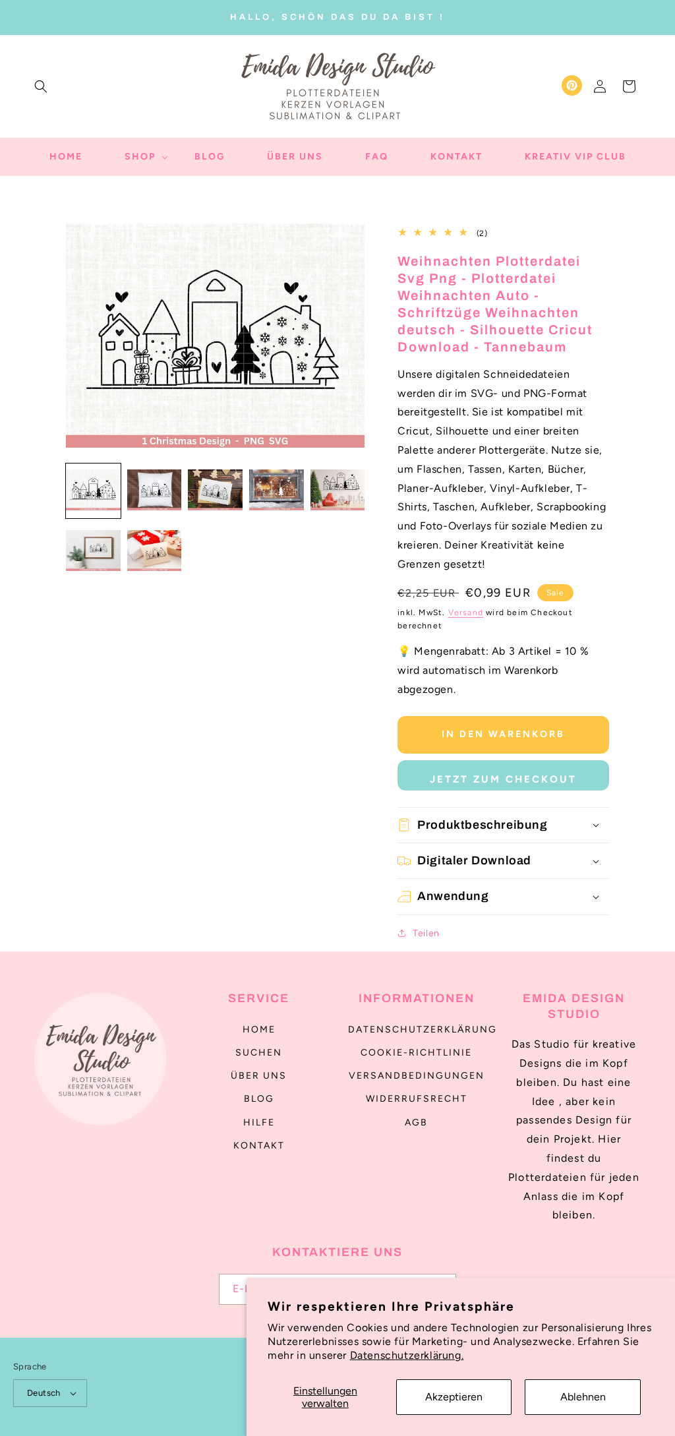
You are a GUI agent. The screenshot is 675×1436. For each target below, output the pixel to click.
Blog (259, 1098)
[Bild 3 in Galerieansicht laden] (215, 491)
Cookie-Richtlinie (416, 1052)
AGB (416, 1122)
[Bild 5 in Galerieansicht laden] (337, 491)
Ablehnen (583, 1397)
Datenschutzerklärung (422, 1029)
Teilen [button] (426, 933)
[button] (40, 86)
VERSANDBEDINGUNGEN (416, 1075)
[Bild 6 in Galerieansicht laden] (93, 552)
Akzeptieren (454, 1397)
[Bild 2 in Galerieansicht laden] (154, 491)
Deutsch (44, 1393)
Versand (465, 612)
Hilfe (259, 1122)
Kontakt (259, 1145)
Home (259, 1029)
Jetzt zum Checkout (503, 779)
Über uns (259, 1075)
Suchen (258, 1052)
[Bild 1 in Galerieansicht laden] (93, 491)
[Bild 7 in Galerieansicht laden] (154, 552)
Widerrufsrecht (416, 1098)
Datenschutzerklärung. (407, 1355)
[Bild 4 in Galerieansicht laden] (276, 491)
